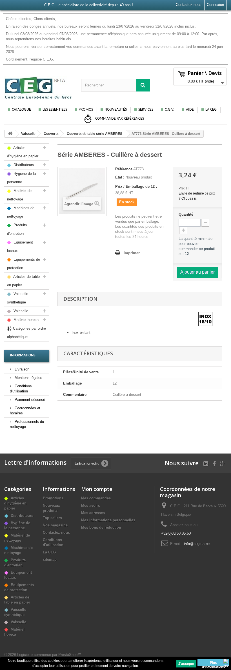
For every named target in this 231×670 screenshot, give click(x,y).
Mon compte (96, 489)
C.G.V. (169, 110)
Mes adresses (93, 513)
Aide (190, 110)
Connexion (215, 5)
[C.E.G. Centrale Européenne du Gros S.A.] (38, 88)
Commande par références (119, 119)
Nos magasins (55, 525)
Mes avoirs (90, 505)
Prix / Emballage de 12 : (136, 186)
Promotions (53, 498)
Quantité (186, 214)
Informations (22, 355)
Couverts (51, 134)
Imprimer (132, 253)
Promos (86, 110)
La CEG (211, 110)
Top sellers (52, 518)
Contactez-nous (188, 5)
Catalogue (21, 110)
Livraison (21, 369)
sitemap (50, 559)
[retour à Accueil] (10, 133)
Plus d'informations (213, 663)
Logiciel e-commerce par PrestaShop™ (49, 655)
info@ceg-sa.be (197, 544)
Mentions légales (28, 378)
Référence (123, 169)
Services (145, 110)
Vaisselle (28, 134)
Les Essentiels (55, 110)
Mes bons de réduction (101, 527)
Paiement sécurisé (29, 399)
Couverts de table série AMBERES (94, 134)
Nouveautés (116, 110)
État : (119, 177)
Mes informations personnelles (108, 520)
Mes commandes (96, 498)
